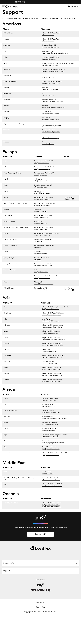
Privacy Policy (40, 602)
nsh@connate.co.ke (48, 431)
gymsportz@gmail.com (49, 363)
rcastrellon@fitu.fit (48, 77)
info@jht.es (37, 260)
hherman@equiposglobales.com (52, 101)
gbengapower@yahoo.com (51, 449)
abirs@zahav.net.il (47, 474)
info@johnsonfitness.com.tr (43, 266)
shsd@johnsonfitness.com (50, 309)
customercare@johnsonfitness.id (52, 327)
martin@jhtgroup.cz (40, 175)
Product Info (8, 563)
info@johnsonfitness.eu (41, 163)
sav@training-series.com (42, 193)
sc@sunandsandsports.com (51, 480)
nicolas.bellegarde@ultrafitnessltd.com (54, 418)
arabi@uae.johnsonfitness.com (52, 486)
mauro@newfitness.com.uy (50, 120)
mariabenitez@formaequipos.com (53, 71)
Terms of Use (40, 607)
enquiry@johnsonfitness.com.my (52, 345)
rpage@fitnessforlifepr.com (51, 83)
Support (6, 571)
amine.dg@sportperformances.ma (53, 443)
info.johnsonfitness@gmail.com (52, 357)
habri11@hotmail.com (49, 400)
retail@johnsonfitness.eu (42, 278)
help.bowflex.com (48, 35)
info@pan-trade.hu (40, 211)
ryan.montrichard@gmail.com (51, 126)
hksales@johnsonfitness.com (51, 315)
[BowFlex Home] (13, 6)
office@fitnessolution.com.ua (43, 284)
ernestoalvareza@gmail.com (51, 132)
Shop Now (68, 199)
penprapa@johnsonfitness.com (52, 375)
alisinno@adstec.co (48, 406)
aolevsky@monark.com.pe (50, 138)
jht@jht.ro (37, 247)
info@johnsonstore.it (41, 217)
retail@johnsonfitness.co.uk (43, 290)
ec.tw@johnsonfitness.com (51, 369)
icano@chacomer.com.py (50, 114)
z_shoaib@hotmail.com (49, 351)
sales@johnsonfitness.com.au (51, 507)
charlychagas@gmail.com (50, 47)
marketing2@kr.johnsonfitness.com (53, 339)
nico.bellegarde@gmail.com (51, 412)
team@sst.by (38, 241)
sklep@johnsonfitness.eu (42, 235)
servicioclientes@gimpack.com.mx (53, 107)
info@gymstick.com (40, 187)
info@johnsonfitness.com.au (51, 505)
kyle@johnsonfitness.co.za (50, 455)
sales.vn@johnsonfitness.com (51, 381)
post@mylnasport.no (41, 272)
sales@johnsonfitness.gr (42, 169)
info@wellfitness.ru (40, 254)
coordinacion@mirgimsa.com (51, 89)
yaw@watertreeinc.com (50, 424)
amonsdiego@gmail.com (50, 65)
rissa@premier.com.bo (49, 59)
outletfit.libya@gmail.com (50, 437)
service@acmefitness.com (50, 321)
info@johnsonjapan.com (50, 333)
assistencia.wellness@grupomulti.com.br (55, 53)
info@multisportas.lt (40, 181)
